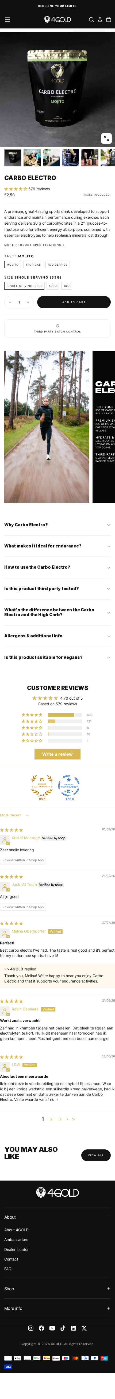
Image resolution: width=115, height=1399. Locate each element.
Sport (63, 709)
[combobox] (85, 715)
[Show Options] (109, 715)
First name (66, 695)
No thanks (86, 733)
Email (63, 682)
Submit (86, 725)
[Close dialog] (111, 667)
